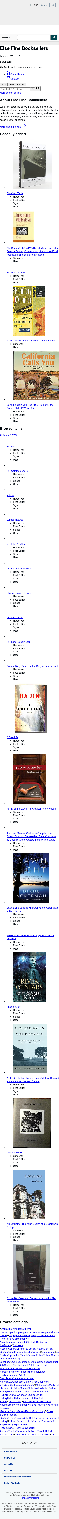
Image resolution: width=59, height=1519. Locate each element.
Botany (7, 1345)
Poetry (39, 1404)
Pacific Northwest (32, 1401)
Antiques (29, 1332)
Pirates (32, 1404)
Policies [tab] (21, 84)
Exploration (13, 1355)
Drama (45, 1351)
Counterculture (26, 1351)
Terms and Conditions (29, 1497)
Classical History (35, 1348)
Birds (27, 1342)
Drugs (52, 1351)
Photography (22, 1404)
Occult (12, 1401)
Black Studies (37, 1342)
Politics (29, 1411)
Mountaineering (15, 1391)
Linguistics (18, 1381)
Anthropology (18, 1332)
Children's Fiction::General (11, 1347)
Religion (25, 1417)
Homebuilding (25, 1371)
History (14, 1371)
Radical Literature (8, 1416)
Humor (35, 1371)
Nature (10, 1398)
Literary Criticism (32, 1381)
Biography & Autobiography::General (14, 1340)
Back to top (29, 1442)
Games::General (28, 1361)
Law (11, 1381)
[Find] (54, 37)
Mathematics (42, 1384)
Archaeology (40, 1332)
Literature (29, 1384)
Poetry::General (17, 1411)
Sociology (10, 1424)
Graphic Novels (12, 1365)
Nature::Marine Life (24, 1398)
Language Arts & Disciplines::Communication (14, 1376)
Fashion (32, 1355)
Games (16, 1361)
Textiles (12, 1431)
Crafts (37, 1351)
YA (52, 1434)
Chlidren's (22, 1348)
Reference (15, 1417)
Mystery (34, 1391)
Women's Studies (41, 1434)
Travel (34, 1431)
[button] (32, 89)
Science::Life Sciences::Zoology (33, 1421)
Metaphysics (34, 1388)
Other (18, 1401)
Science (13, 1421)
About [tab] (11, 84)
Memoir (24, 1388)
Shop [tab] (3, 84)
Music (26, 1391)
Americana (18, 1328)
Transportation (23, 1431)
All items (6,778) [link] (8, 435)
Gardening (42, 1361)
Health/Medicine (20, 1368)
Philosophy (9, 1404)
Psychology (39, 1411)
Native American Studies (22, 1394)
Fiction (39, 1355)
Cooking (14, 1351)
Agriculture (7, 1328)
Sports (10, 1427)
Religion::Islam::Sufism (41, 1417)
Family (24, 1355)
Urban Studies (22, 1434)
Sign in (44, 5)
